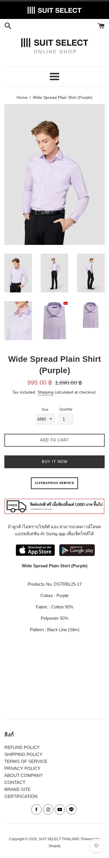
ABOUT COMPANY (23, 775)
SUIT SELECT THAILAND (59, 839)
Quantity (65, 409)
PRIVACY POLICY (22, 768)
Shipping (45, 392)
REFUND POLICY (22, 747)
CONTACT (14, 782)
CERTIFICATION (20, 796)
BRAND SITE (17, 789)
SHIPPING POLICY (23, 754)
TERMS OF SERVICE (25, 761)
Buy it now (54, 461)
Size (45, 410)
